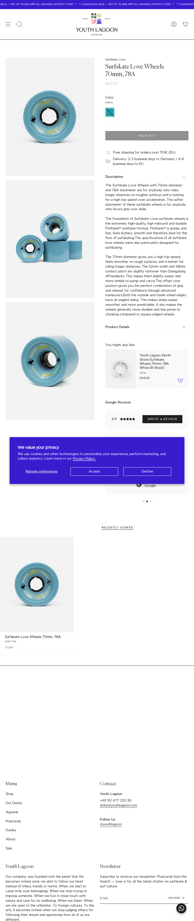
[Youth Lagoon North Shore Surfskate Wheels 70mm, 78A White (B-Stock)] (120, 369)
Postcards (13, 821)
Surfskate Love (115, 59)
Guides (11, 830)
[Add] (180, 380)
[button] (19, 24)
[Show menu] (8, 24)
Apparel (12, 812)
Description (114, 177)
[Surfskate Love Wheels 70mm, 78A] (37, 584)
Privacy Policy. (84, 458)
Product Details (117, 327)
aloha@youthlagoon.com (118, 805)
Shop (9, 794)
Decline (147, 471)
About (10, 839)
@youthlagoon (111, 824)
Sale (9, 848)
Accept (94, 471)
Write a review (162, 419)
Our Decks (14, 803)
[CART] (185, 24)
